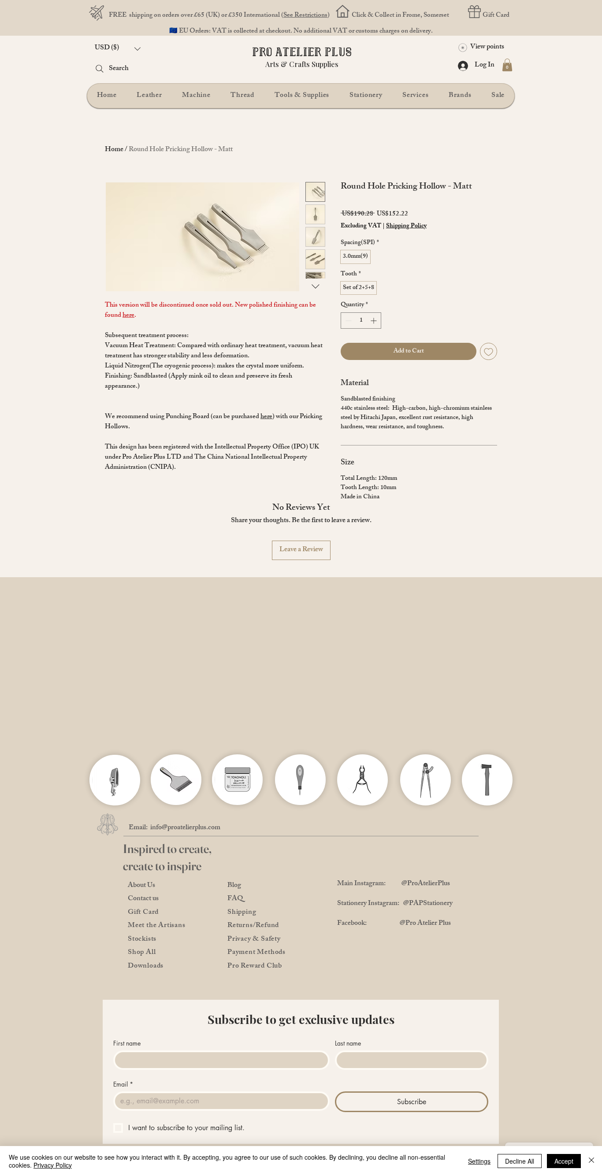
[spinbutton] (361, 343)
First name (127, 1066)
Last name (348, 1066)
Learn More (409, 249)
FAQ (235, 922)
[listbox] (117, 49)
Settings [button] (479, 1161)
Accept (563, 1161)
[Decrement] (347, 343)
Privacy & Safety (254, 962)
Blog (234, 908)
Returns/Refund (253, 948)
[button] (117, 49)
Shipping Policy (406, 226)
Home (114, 150)
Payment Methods (256, 975)
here (128, 316)
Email (123, 1107)
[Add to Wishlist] (488, 374)
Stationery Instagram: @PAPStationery (395, 926)
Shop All (142, 975)
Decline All (519, 1161)
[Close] (591, 1161)
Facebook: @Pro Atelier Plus (394, 946)
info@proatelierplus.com (185, 851)
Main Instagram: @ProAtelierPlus (393, 907)
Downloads (146, 989)
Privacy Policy (52, 1165)
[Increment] (374, 343)
